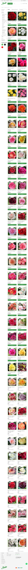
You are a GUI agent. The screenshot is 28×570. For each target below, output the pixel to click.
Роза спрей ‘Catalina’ (21, 21)
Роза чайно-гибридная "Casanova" (11, 129)
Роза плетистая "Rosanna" (22, 504)
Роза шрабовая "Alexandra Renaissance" (22, 52)
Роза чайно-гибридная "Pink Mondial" (22, 160)
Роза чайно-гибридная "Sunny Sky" (21, 357)
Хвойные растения (3, 17)
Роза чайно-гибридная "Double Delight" (21, 129)
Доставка (7, 0)
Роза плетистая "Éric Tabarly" (12, 504)
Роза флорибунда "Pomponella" (10, 534)
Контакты (11, 0)
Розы (2, 28)
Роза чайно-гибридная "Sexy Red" (12, 490)
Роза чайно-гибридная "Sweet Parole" (21, 191)
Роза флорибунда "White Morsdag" (11, 548)
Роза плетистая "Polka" (11, 266)
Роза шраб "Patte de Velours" (22, 266)
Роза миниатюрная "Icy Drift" (22, 36)
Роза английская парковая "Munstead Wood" (12, 206)
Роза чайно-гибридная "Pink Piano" (12, 191)
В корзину (12, 25)
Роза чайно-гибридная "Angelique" (21, 431)
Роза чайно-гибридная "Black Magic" (22, 490)
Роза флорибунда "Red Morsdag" (21, 534)
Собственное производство (4, 30)
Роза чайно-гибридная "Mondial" (21, 476)
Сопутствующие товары (3, 36)
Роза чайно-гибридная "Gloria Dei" (11, 387)
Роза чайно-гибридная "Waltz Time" (22, 402)
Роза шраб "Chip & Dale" (21, 547)
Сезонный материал (3, 32)
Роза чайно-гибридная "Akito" (11, 461)
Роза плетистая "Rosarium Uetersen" (22, 251)
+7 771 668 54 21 (24, 0)
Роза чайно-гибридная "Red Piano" (22, 461)
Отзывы (5, 0)
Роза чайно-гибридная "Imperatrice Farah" (11, 416)
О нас (2, 0)
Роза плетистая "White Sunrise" (11, 83)
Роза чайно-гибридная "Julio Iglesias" (12, 402)
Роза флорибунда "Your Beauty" (11, 342)
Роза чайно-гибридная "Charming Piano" (21, 206)
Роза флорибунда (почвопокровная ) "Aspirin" (22, 297)
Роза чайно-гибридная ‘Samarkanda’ (11, 52)
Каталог (11, 3)
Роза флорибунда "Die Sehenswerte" (11, 297)
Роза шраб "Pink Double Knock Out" (21, 99)
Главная (2, 7)
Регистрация (2, 563)
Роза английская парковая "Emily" (12, 145)
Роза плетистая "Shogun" (11, 251)
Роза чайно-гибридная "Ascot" (11, 175)
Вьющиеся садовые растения (4, 20)
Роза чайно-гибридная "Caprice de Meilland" (21, 175)
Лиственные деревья (3, 27)
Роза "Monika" (10, 113)
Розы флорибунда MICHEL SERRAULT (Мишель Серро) (22, 114)
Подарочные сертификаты (3, 40)
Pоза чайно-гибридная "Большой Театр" (11, 160)
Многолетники (4, 21)
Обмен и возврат (9, 555)
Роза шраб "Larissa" (21, 311)
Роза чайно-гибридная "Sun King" (22, 145)
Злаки (3, 25)
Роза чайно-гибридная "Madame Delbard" (21, 221)
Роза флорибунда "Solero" (12, 372)
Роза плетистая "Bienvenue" (12, 236)
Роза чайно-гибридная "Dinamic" (21, 447)
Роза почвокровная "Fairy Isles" (11, 99)
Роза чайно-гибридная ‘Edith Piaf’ (12, 22)
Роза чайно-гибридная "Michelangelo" (21, 387)
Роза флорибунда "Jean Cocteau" (11, 312)
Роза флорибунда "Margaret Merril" (22, 83)
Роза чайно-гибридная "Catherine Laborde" (11, 68)
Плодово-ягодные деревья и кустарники (4, 15)
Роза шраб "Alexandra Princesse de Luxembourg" (22, 519)
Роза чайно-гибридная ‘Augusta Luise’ (11, 37)
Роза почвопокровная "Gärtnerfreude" (21, 342)
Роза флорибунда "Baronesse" (20, 281)
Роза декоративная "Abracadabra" (20, 373)
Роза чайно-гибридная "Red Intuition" (22, 416)
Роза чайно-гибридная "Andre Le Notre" (11, 447)
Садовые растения (6, 7)
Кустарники (3, 22)
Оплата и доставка (9, 554)
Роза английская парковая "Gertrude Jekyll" (12, 357)
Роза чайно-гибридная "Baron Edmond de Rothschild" (11, 431)
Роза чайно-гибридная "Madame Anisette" (11, 221)
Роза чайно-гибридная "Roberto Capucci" (11, 476)
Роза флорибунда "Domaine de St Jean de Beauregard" (22, 68)
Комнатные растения (2, 10)
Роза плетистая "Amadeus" (22, 236)
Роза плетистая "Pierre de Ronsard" (12, 519)
